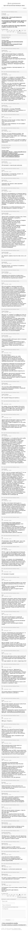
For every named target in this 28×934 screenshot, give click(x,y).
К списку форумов (21, 33)
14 (22, 30)
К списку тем (5, 29)
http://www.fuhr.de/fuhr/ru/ (13, 523)
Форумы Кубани (17, 928)
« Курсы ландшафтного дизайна (10, 923)
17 (10, 31)
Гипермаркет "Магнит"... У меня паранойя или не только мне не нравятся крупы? (14, 152)
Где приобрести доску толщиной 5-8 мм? (12, 44)
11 (14, 30)
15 (25, 30)
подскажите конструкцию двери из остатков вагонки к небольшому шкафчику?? (13, 155)
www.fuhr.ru (8, 736)
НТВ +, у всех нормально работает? (11, 156)
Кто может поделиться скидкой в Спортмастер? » (14, 924)
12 (17, 30)
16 (7, 31)
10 (11, 30)
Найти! (24, 8)
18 (13, 31)
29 (18, 31)
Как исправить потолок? (8, 45)
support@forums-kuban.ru (16, 929)
